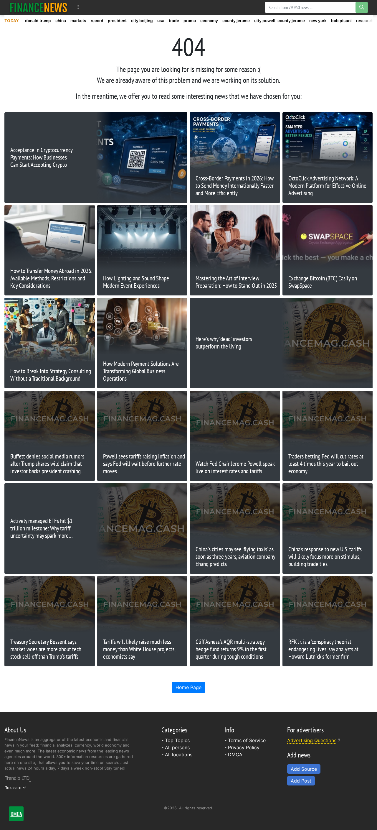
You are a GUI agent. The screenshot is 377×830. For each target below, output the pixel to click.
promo (189, 20)
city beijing (142, 20)
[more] (78, 7)
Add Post (301, 781)
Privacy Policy (243, 747)
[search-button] (361, 7)
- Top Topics (175, 740)
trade (174, 20)
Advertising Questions (311, 740)
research (364, 20)
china (60, 20)
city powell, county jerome (279, 20)
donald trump (38, 20)
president (117, 20)
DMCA (235, 754)
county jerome (236, 20)
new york (318, 20)
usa (160, 20)
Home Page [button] (188, 687)
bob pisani (341, 20)
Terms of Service (247, 740)
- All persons (175, 747)
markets (78, 20)
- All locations (176, 754)
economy (209, 20)
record (97, 20)
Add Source (304, 769)
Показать (12, 787)
